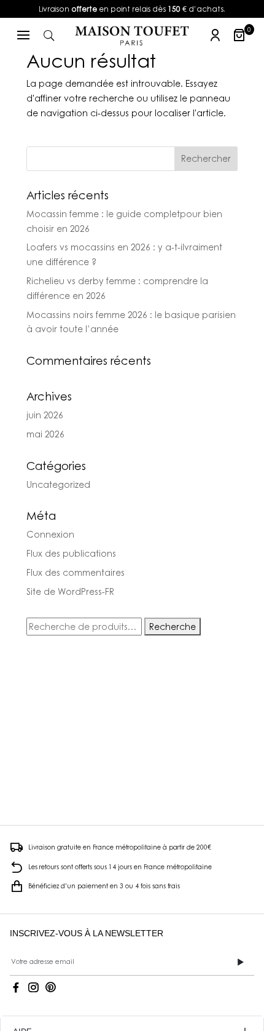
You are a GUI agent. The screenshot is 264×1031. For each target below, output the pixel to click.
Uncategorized (58, 484)
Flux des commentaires (75, 572)
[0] (239, 35)
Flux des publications (71, 553)
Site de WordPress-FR (70, 591)
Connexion (50, 534)
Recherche (172, 626)
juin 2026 (44, 415)
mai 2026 (45, 434)
